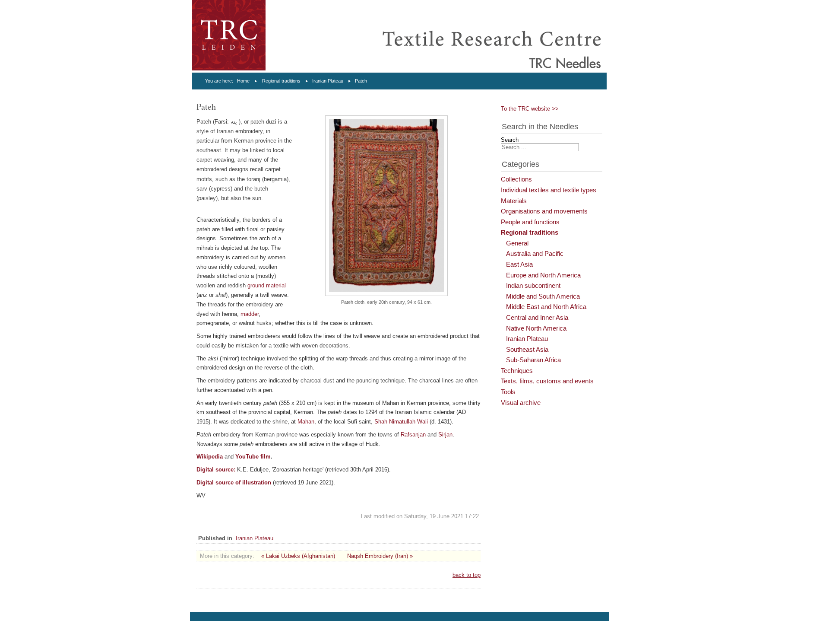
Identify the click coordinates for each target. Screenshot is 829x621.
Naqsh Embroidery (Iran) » (380, 556)
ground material (266, 285)
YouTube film (253, 456)
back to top (466, 575)
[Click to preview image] (386, 294)
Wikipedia (209, 456)
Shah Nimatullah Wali (402, 421)
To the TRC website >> (530, 108)
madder (249, 314)
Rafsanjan (413, 434)
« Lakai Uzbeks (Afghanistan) (298, 556)
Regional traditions (281, 80)
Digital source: (215, 469)
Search (510, 140)
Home (243, 80)
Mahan (305, 421)
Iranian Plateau (327, 80)
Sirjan (445, 434)
